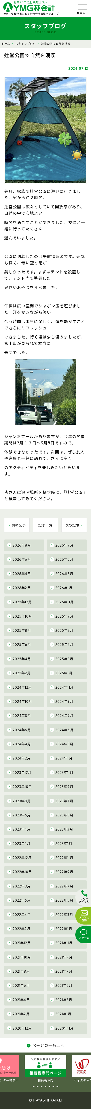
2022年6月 (22, 900)
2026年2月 (22, 588)
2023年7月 (64, 801)
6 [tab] (53, 1086)
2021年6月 (21, 985)
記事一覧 (45, 525)
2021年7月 (63, 971)
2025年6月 (22, 644)
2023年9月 (64, 786)
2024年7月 (64, 715)
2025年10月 (22, 616)
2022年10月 (22, 872)
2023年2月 (21, 843)
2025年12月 (22, 602)
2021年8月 (21, 971)
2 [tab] (37, 1086)
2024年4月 (22, 744)
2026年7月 (64, 545)
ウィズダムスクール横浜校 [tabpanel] (45, 1080)
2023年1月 (63, 843)
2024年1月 (63, 758)
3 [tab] (41, 1086)
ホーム (5, 43)
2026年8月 (22, 545)
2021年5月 (63, 985)
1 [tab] (33, 1086)
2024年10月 (22, 701)
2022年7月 (64, 886)
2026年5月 (64, 559)
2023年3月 (64, 829)
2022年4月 (22, 914)
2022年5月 (64, 900)
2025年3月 (64, 659)
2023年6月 (22, 815)
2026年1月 (63, 588)
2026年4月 (22, 573)
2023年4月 (22, 829)
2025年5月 (64, 644)
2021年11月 (63, 943)
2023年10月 (22, 786)
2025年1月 (63, 673)
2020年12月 (22, 1028)
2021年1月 (63, 1014)
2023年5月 (64, 815)
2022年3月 (64, 914)
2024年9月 (64, 701)
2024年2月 (22, 758)
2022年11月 (64, 857)
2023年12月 (22, 772)
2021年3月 (63, 1000)
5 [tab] (49, 1086)
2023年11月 (64, 772)
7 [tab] (57, 1086)
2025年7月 (64, 630)
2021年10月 (22, 957)
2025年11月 (64, 602)
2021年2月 (21, 1014)
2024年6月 (22, 730)
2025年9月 (64, 616)
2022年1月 (63, 929)
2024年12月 (22, 687)
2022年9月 (64, 872)
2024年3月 (64, 744)
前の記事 (18, 525)
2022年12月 (22, 857)
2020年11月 (64, 1028)
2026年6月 (22, 559)
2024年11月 (64, 687)
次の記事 (72, 525)
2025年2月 (22, 673)
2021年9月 (63, 957)
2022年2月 (21, 929)
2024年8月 (22, 715)
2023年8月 (22, 801)
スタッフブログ (25, 43)
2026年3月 (64, 573)
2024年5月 (64, 730)
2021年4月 (21, 1000)
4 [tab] (45, 1086)
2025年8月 (22, 630)
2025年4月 (22, 659)
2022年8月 (22, 886)
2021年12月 (22, 943)
